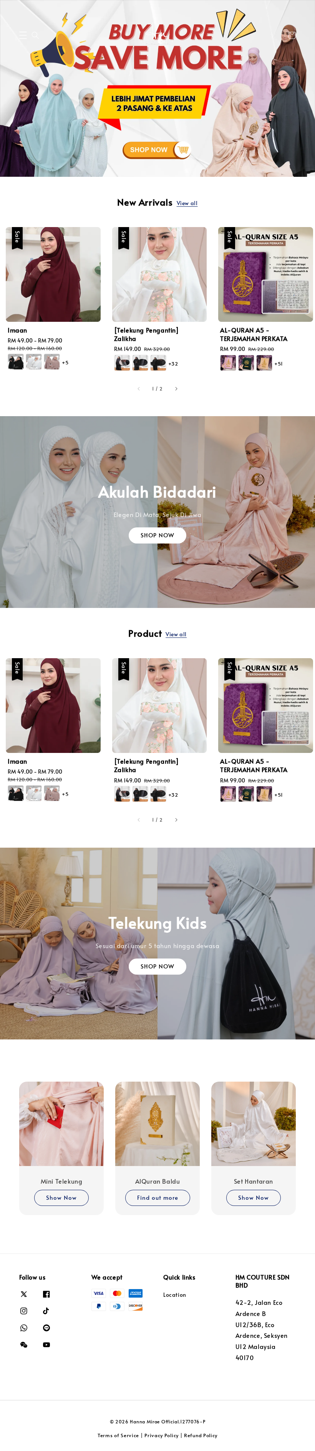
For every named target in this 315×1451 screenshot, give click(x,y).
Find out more (157, 1197)
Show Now (61, 1197)
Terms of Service (118, 1435)
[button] (23, 35)
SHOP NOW (157, 535)
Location (174, 1294)
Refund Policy (200, 1435)
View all (187, 203)
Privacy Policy (161, 1435)
